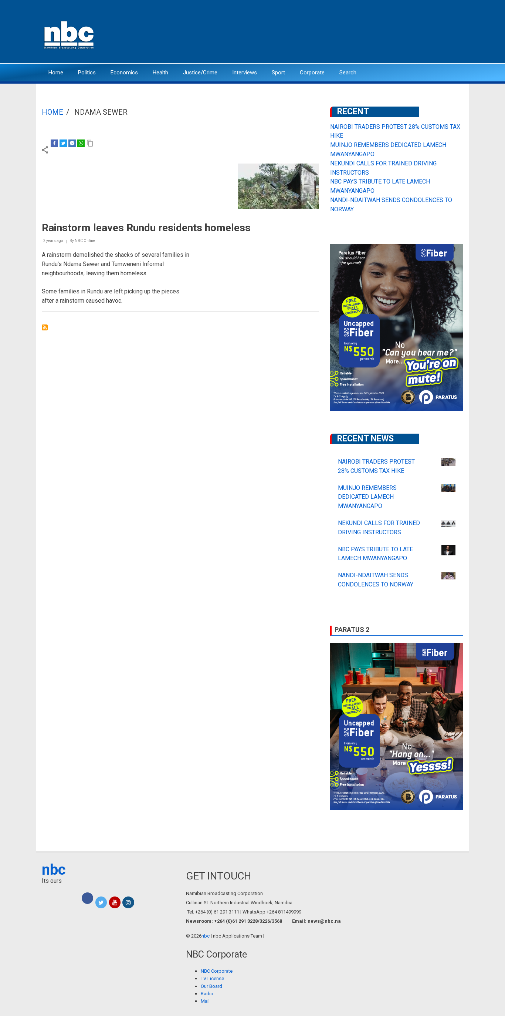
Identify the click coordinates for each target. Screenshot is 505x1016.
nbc (54, 869)
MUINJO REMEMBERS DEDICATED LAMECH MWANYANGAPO (367, 497)
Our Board (211, 986)
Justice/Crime (200, 72)
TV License (212, 978)
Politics (87, 72)
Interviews (244, 72)
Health (160, 72)
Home (55, 72)
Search (347, 72)
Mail (205, 1001)
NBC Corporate (217, 971)
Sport (278, 72)
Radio (207, 993)
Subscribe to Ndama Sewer (45, 327)
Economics (124, 72)
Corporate (312, 72)
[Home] (69, 34)
